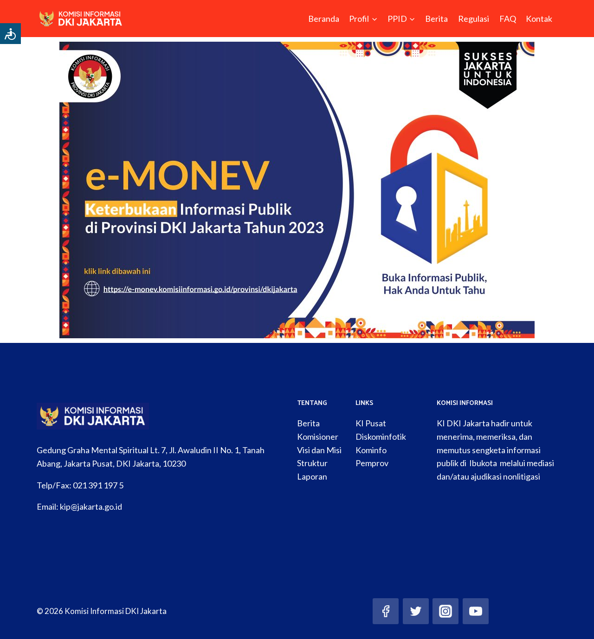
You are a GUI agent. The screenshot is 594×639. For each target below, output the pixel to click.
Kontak (539, 18)
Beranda (323, 18)
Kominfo (371, 450)
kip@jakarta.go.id (91, 506)
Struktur (312, 463)
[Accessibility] (10, 33)
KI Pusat (370, 423)
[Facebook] (386, 611)
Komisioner (317, 436)
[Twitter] (416, 611)
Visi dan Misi (319, 450)
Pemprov (371, 463)
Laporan (312, 476)
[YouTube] (476, 611)
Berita (436, 18)
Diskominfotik (380, 436)
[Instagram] (445, 611)
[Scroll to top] (572, 622)
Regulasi (473, 18)
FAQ (507, 18)
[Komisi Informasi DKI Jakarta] (81, 18)
